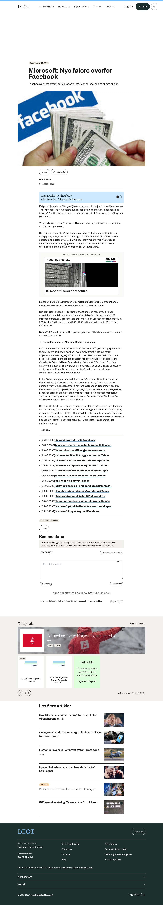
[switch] (119, 196)
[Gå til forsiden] (23, 7)
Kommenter (60, 172)
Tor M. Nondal (25, 857)
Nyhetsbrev (111, 844)
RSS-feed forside (70, 844)
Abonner (142, 6)
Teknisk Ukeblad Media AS (41, 895)
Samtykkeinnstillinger (116, 849)
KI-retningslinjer (113, 859)
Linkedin (65, 854)
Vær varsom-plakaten (58, 867)
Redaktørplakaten (83, 867)
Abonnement (25, 877)
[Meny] (154, 6)
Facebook (66, 849)
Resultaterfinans (39, 63)
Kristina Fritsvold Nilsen (30, 847)
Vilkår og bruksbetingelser (118, 854)
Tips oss (138, 831)
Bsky (63, 859)
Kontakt (22, 884)
